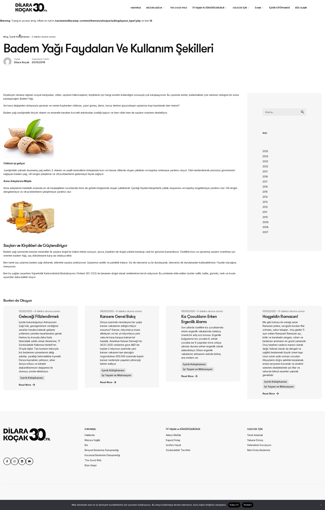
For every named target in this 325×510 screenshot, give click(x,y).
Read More (25, 384)
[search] (302, 112)
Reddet (248, 504)
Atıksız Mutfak (173, 435)
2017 (265, 181)
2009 (265, 222)
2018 (265, 176)
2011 (265, 212)
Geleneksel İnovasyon (259, 445)
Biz (86, 445)
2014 (265, 197)
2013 (265, 202)
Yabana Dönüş (255, 440)
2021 (265, 171)
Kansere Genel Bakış (117, 316)
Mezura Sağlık (92, 440)
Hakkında (90, 435)
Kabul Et (234, 504)
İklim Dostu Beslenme (258, 450)
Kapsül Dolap (173, 440)
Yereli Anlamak (255, 435)
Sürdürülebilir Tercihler (178, 450)
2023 (265, 161)
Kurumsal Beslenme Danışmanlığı (102, 455)
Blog (5, 36)
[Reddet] (320, 505)
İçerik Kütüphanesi (31, 377)
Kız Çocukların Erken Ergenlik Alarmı (199, 319)
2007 (265, 232)
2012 (265, 207)
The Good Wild (93, 460)
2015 (265, 191)
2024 (265, 156)
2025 (265, 151)
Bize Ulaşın (91, 465)
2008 (265, 227)
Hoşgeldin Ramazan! (280, 316)
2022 (265, 166)
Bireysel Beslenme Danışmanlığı (102, 450)
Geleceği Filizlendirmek (39, 316)
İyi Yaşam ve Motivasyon (116, 375)
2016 (265, 186)
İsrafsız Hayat (173, 445)
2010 (265, 217)
